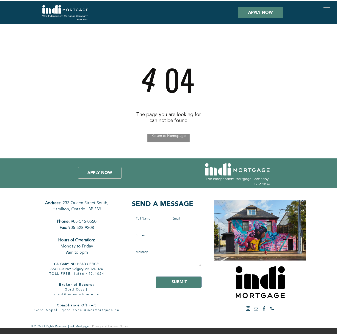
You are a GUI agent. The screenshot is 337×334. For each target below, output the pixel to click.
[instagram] (248, 309)
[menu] (327, 9)
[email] (256, 309)
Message (142, 252)
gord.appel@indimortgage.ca (90, 310)
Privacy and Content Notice (110, 326)
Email (176, 218)
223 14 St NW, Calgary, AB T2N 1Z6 (76, 269)
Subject (141, 235)
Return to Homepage (169, 136)
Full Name (143, 218)
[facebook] (264, 309)
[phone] (272, 309)
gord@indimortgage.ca (76, 294)
